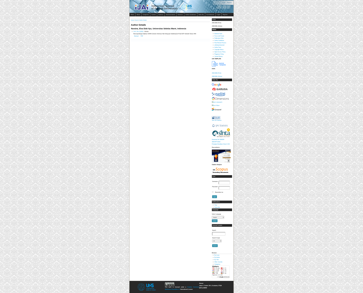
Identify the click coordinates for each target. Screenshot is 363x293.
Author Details (143, 20)
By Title (216, 259)
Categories (146, 14)
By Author (217, 257)
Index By (201, 14)
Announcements (170, 14)
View (215, 205)
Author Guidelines (190, 14)
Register (229, 2)
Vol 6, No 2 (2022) (138, 31)
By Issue (216, 255)
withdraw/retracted (219, 45)
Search (137, 20)
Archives (160, 14)
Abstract (136, 36)
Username (215, 181)
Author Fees (217, 47)
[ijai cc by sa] (169, 285)
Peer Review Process (220, 42)
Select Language (216, 214)
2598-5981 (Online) (217, 76)
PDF (142, 36)
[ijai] (216, 86)
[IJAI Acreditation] (219, 66)
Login (223, 2)
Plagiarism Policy (219, 54)
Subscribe (217, 207)
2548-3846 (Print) (216, 73)
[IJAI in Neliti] (218, 95)
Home (132, 14)
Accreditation (210, 14)
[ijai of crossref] (216, 110)
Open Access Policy (220, 52)
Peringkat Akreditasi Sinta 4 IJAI (221, 144)
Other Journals (218, 262)
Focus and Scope (219, 36)
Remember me (219, 192)
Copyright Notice (218, 49)
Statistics (180, 14)
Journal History (218, 56)
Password (215, 186)
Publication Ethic (219, 38)
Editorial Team (218, 33)
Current (153, 14)
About (138, 14)
